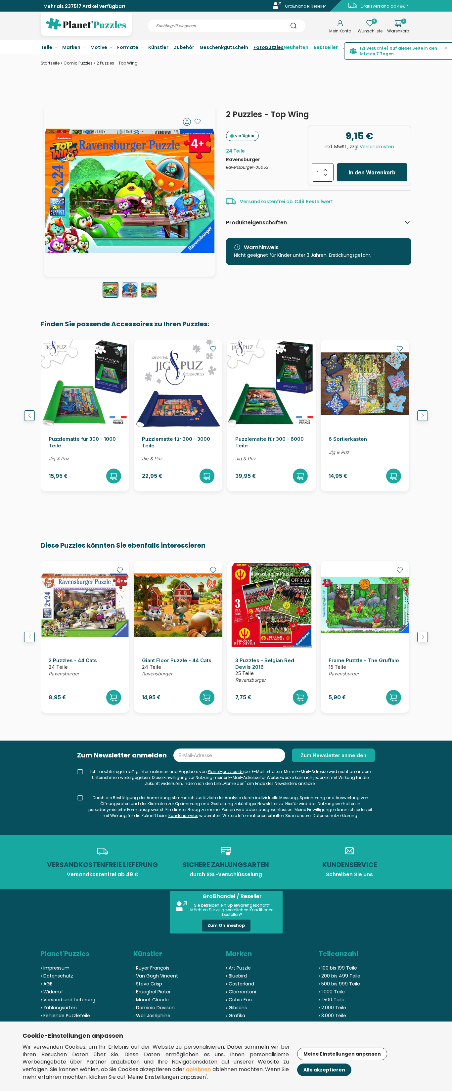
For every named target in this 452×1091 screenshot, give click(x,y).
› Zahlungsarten (59, 1007)
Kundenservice (183, 815)
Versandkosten (377, 146)
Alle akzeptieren (324, 1070)
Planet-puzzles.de (226, 771)
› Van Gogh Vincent (155, 976)
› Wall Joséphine (151, 1015)
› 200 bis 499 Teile (339, 976)
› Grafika (235, 1015)
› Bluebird (236, 976)
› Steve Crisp (147, 983)
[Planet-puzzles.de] (86, 29)
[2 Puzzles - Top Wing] (110, 290)
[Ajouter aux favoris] (198, 121)
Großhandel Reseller (305, 6)
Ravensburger (243, 159)
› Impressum (55, 968)
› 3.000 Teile (332, 1015)
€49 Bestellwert (313, 201)
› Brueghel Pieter (152, 991)
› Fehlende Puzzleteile (65, 1015)
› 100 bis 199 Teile (338, 968)
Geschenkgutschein (224, 47)
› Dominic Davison (154, 1007)
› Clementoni (241, 991)
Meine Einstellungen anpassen (342, 1054)
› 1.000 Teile (332, 991)
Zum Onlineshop (226, 925)
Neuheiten (296, 47)
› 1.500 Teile (331, 999)
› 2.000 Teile (332, 1007)
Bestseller (326, 47)
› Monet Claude (151, 999)
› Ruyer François (151, 968)
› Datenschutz (57, 976)
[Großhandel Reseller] (277, 8)
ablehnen (198, 1069)
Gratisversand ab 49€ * (384, 6)
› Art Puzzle (238, 968)
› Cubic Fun (239, 999)
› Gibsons (236, 1007)
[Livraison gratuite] (352, 8)
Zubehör (184, 47)
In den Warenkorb (372, 172)
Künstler (158, 47)
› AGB (47, 983)
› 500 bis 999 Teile (339, 983)
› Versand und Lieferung (68, 999)
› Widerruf (52, 991)
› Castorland (240, 983)
